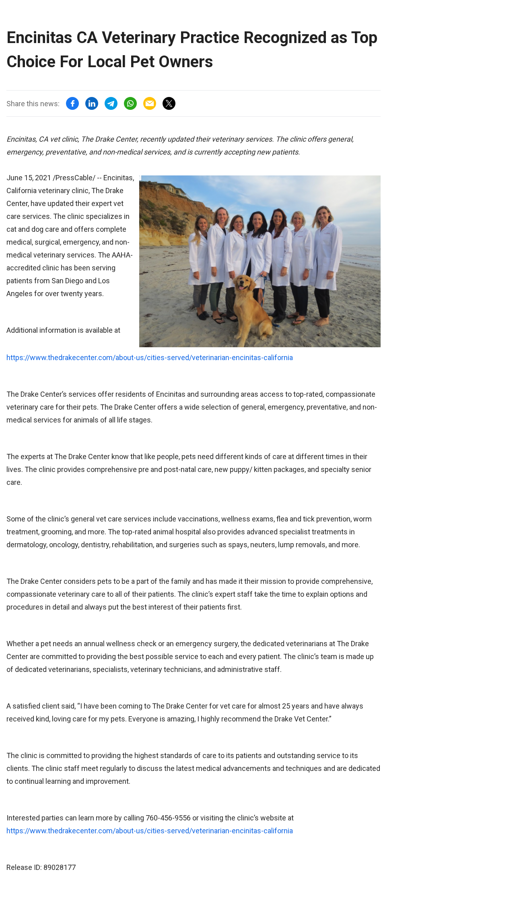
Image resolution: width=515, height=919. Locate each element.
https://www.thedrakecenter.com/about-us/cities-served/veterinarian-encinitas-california (149, 357)
